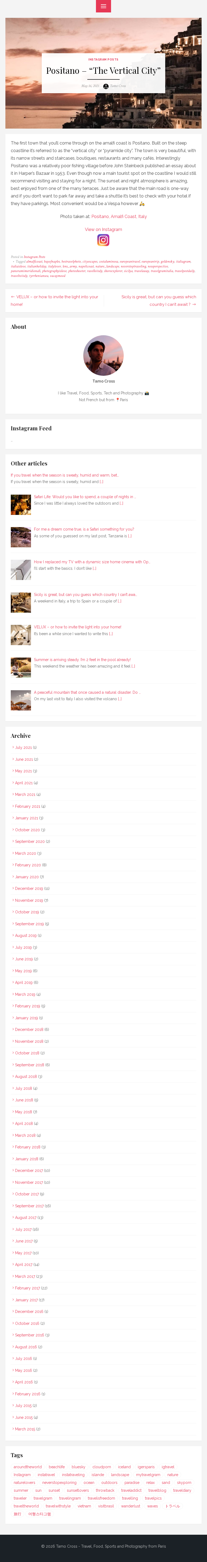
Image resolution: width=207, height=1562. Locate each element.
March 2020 (25, 853)
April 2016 (24, 1382)
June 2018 (24, 1100)
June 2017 (24, 1241)
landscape (120, 1475)
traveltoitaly (19, 275)
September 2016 (29, 1335)
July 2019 (23, 947)
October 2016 (27, 1323)
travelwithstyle (58, 1506)
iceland (124, 1467)
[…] (101, 482)
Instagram (22, 1475)
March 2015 (25, 1429)
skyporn (184, 1482)
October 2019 (27, 912)
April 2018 (24, 1123)
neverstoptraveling (133, 266)
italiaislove (18, 266)
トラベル (172, 1506)
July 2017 (23, 1229)
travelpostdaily (185, 271)
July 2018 (23, 1088)
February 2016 (27, 1394)
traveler (20, 1498)
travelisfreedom (101, 1498)
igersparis (146, 1467)
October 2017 (27, 1194)
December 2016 (29, 1311)
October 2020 (27, 830)
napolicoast (86, 266)
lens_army (70, 266)
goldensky (167, 261)
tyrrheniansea (38, 275)
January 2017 (26, 1300)
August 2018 (26, 1076)
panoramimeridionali (25, 271)
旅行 (17, 1514)
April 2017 (23, 1264)
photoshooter (76, 271)
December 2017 (29, 1170)
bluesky (78, 1467)
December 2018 (29, 1029)
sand (166, 1482)
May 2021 (23, 771)
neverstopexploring (59, 1482)
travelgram (43, 1498)
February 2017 (27, 1288)
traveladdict (131, 1490)
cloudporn (101, 1467)
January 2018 (26, 1159)
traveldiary (182, 1490)
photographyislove (54, 271)
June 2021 (24, 759)
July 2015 (23, 1405)
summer (21, 1490)
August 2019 (26, 935)
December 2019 (29, 888)
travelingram (70, 1498)
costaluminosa (108, 261)
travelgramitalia (162, 271)
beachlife (57, 1467)
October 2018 (27, 1053)
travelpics (153, 1498)
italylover (54, 266)
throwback (105, 1490)
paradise (132, 1482)
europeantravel (130, 261)
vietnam (84, 1506)
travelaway (141, 271)
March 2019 (25, 994)
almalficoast (34, 261)
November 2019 (29, 900)
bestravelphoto (71, 261)
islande (98, 1475)
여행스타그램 (39, 1514)
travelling (130, 1498)
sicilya (128, 271)
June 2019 (24, 959)
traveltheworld (26, 1506)
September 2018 (29, 1065)
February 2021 (27, 806)
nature (172, 1475)
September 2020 (30, 841)
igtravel (168, 1467)
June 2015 (24, 1417)
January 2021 (26, 818)
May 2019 (23, 971)
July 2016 (23, 1358)
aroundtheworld (28, 1467)
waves (152, 1506)
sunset (54, 1490)
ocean (89, 1482)
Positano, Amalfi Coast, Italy (119, 216)
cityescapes (89, 261)
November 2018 (29, 1041)
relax (150, 1482)
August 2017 (25, 1217)
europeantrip (150, 261)
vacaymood (57, 275)
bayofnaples (52, 261)
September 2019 (29, 924)
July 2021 (23, 747)
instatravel (46, 1475)
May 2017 (23, 1253)
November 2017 (29, 1182)
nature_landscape (107, 266)
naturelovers (24, 1482)
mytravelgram (148, 1475)
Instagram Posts (103, 59)
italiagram (183, 261)
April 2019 (24, 982)
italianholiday (36, 266)
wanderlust (130, 1506)
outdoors (109, 1482)
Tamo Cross (118, 85)
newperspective (158, 266)
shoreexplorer (113, 271)
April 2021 (24, 783)
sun (38, 1490)
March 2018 (25, 1135)
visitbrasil (106, 1506)
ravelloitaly (94, 271)
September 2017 (29, 1206)
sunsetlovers (78, 1490)
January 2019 (26, 1018)
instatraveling (73, 1475)
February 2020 (28, 865)
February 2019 (27, 1006)
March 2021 (25, 794)
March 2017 (25, 1276)
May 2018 (23, 1112)
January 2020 (27, 877)
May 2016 (23, 1370)
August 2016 (26, 1347)
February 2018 (27, 1147)
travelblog (157, 1490)
